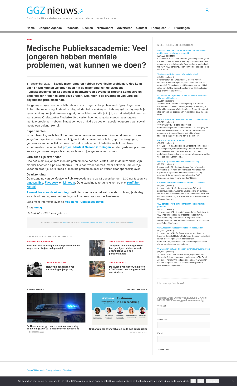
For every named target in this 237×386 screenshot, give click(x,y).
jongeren (84, 223)
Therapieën (158, 28)
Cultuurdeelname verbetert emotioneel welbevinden (180, 227)
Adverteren (124, 28)
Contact (141, 28)
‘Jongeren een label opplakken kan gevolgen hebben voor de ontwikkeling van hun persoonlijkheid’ (126, 249)
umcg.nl (39, 207)
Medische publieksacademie (102, 223)
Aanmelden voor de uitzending (48, 192)
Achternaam (162, 319)
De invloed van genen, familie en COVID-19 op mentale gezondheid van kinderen (127, 269)
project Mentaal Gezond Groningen (87, 147)
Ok (193, 381)
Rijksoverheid (59, 263)
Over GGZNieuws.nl (35, 370)
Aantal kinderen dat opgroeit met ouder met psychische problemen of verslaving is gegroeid (181, 51)
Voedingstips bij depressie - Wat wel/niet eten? (177, 74)
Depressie (31, 242)
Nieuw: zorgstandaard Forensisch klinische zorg (178, 161)
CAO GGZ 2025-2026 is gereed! (171, 140)
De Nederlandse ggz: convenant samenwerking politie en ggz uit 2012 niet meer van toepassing (53, 327)
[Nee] (233, 381)
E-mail (160, 333)
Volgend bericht (136, 289)
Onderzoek (48, 242)
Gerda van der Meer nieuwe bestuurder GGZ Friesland (181, 182)
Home (31, 28)
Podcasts (72, 28)
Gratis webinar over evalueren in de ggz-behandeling (118, 328)
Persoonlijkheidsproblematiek (130, 242)
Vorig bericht (36, 289)
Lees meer (212, 381)
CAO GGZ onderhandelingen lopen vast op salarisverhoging (183, 119)
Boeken (87, 28)
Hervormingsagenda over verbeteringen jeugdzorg (60, 268)
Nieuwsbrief (105, 28)
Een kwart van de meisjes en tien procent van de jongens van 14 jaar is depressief (53, 247)
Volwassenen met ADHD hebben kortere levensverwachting (183, 248)
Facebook (51, 182)
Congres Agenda (50, 28)
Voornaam (161, 305)
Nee (201, 381)
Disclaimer (67, 370)
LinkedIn (69, 182)
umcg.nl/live (35, 182)
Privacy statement (53, 370)
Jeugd (30, 40)
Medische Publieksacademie (84, 202)
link (131, 223)
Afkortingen (181, 28)
